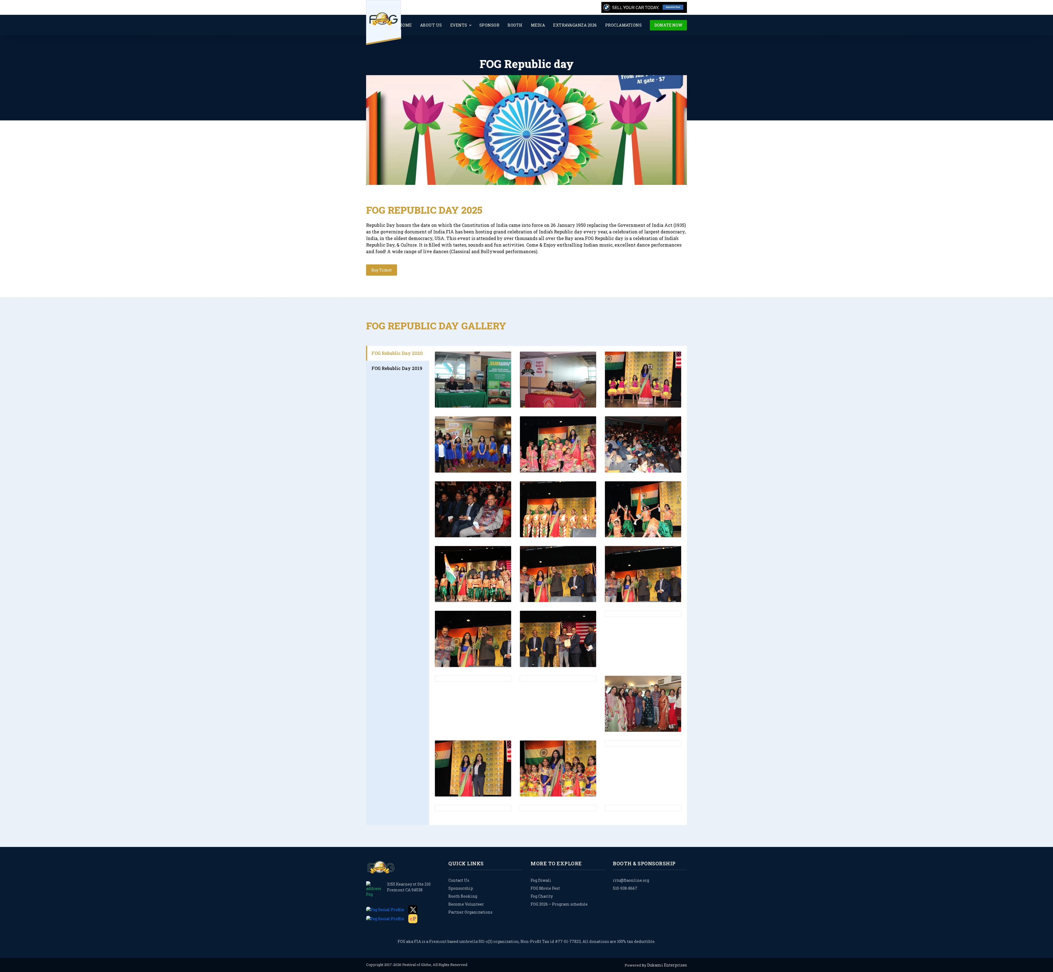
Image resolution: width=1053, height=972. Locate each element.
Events (458, 25)
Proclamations (623, 25)
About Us (431, 25)
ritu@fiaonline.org (631, 880)
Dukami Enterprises (667, 965)
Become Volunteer (466, 904)
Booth (515, 25)
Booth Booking (462, 896)
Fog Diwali (541, 880)
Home (405, 25)
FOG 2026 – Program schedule (559, 904)
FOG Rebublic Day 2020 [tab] (397, 353)
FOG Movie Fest (545, 888)
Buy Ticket (381, 270)
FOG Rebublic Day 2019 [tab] (397, 368)
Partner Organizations (470, 912)
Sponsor (489, 25)
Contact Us (458, 880)
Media (538, 25)
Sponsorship (460, 888)
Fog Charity (542, 896)
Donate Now (668, 25)
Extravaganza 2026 (575, 25)
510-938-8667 (625, 888)
